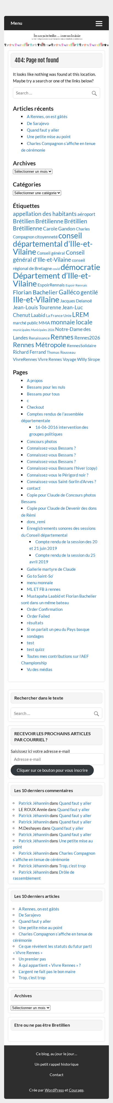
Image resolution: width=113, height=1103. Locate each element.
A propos (35, 380)
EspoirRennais (51, 284)
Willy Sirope (88, 359)
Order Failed (38, 616)
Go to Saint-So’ (40, 575)
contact (34, 488)
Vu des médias (39, 669)
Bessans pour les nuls (46, 387)
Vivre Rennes (50, 359)
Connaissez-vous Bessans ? (51, 447)
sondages (35, 636)
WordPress (54, 1090)
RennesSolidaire (81, 345)
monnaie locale (71, 322)
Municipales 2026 (42, 330)
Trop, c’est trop (72, 865)
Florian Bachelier (35, 292)
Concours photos (42, 441)
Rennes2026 (87, 338)
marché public (25, 322)
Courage (76, 1090)
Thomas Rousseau (61, 352)
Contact (56, 1075)
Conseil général (51, 252)
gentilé (89, 292)
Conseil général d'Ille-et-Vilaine (48, 256)
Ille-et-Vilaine (36, 299)
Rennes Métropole (39, 345)
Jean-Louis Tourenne (37, 307)
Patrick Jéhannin (34, 803)
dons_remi (36, 521)
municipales (21, 330)
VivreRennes (25, 359)
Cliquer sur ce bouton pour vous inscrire (52, 770)
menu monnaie (40, 582)
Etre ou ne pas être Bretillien (42, 1024)
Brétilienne (49, 221)
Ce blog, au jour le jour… (56, 1054)
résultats (35, 622)
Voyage (69, 359)
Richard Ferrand (29, 352)
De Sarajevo (38, 123)
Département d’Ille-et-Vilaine (52, 279)
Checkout (35, 407)
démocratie (80, 267)
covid (56, 269)
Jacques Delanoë (76, 300)
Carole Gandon (59, 229)
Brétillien (75, 221)
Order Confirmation (45, 609)
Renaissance (39, 338)
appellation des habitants (45, 213)
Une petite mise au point (49, 136)
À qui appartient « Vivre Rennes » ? (50, 965)
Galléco (69, 292)
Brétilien (24, 221)
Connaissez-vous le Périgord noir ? (57, 474)
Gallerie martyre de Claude (51, 569)
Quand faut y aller (43, 129)
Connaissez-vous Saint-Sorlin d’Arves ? (61, 481)
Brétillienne (27, 228)
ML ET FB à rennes (44, 589)
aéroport (86, 214)
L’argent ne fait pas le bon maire (47, 971)
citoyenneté (46, 236)
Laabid (38, 315)
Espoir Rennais (76, 285)
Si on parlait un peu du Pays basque (58, 629)
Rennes (62, 336)
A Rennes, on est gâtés (47, 116)
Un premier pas (32, 958)
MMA (44, 322)
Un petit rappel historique (56, 1064)
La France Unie (58, 315)
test (30, 642)
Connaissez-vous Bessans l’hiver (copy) (62, 468)
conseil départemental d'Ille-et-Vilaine (53, 243)
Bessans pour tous (43, 393)
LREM (80, 314)
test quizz (35, 649)
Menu (16, 23)
